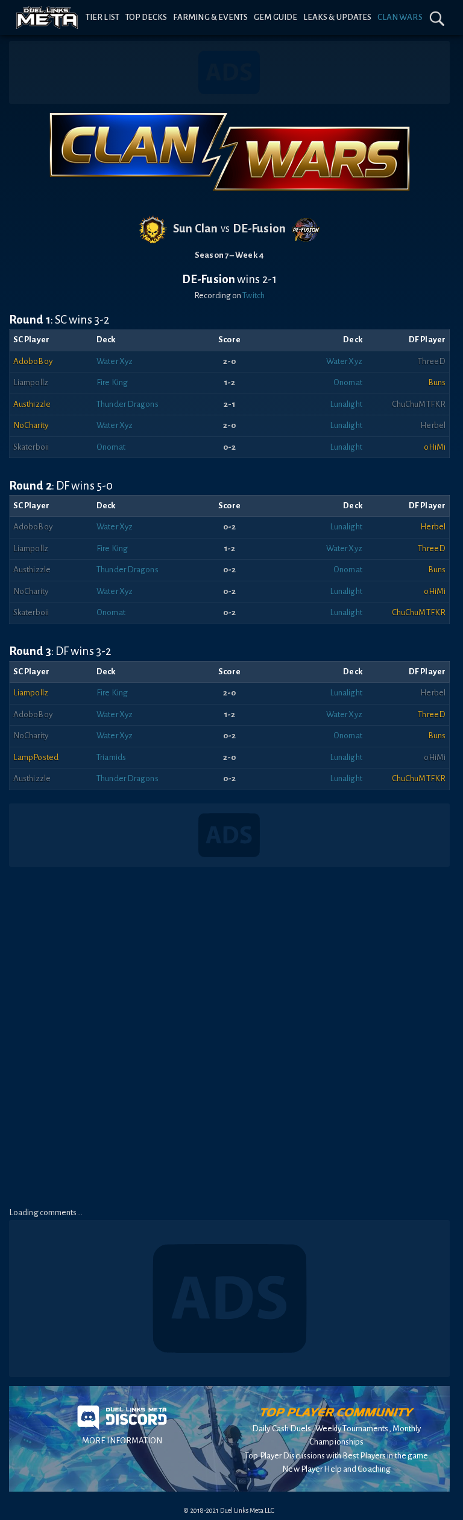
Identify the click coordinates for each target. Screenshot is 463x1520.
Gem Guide (275, 17)
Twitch (253, 295)
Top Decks (146, 17)
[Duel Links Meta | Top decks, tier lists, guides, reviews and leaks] (47, 17)
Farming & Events (210, 17)
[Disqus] (229, 1037)
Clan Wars (400, 17)
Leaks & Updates (337, 17)
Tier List (102, 17)
